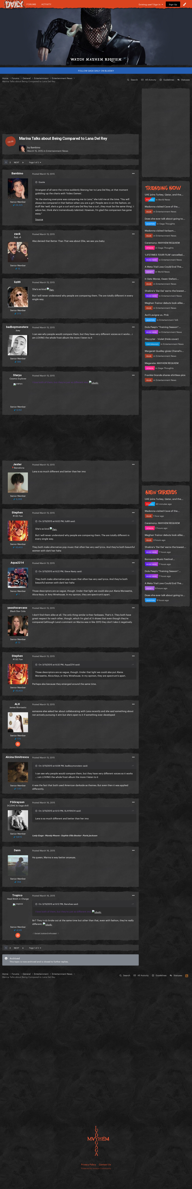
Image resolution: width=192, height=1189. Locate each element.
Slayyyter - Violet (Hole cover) (161, 338)
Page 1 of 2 (34, 162)
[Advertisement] (70, 108)
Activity (46, 4)
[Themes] (184, 4)
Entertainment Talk (168, 319)
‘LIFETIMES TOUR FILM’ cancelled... (165, 254)
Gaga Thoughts (167, 223)
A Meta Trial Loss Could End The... (164, 266)
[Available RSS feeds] (187, 975)
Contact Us (105, 1164)
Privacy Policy (88, 1164)
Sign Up (173, 4)
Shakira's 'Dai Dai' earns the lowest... (165, 290)
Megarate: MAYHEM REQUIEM (161, 363)
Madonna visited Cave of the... (162, 206)
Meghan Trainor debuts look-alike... (165, 302)
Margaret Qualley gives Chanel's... (164, 350)
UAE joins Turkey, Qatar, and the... (164, 194)
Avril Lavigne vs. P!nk (157, 314)
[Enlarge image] (50, 289)
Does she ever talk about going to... (165, 218)
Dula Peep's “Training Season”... (163, 326)
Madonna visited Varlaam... (160, 230)
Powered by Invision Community (96, 1168)
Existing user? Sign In (150, 4)
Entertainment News (57, 150)
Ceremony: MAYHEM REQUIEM (162, 242)
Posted (43, 173)
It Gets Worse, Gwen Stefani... (162, 278)
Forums (31, 4)
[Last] (23, 162)
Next (16, 162)
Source (39, 219)
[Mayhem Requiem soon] (96, 36)
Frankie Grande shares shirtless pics (165, 375)
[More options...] (133, 173)
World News (164, 199)
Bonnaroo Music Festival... (160, 559)
